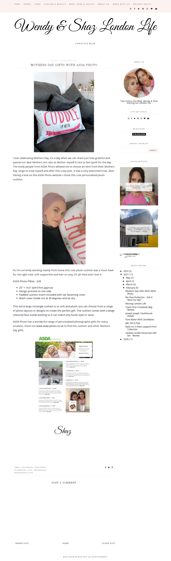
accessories (28, 467)
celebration (20, 470)
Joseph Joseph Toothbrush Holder (138, 314)
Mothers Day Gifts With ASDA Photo (140, 292)
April (129, 281)
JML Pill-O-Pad (132, 323)
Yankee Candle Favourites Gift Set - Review (140, 334)
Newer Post (22, 543)
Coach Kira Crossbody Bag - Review (139, 308)
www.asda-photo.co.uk (49, 326)
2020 (126, 339)
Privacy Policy (142, 4)
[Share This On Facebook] (106, 467)
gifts (30, 470)
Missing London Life (135, 303)
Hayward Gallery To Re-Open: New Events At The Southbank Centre (139, 229)
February (131, 287)
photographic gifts (23, 473)
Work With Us (121, 4)
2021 (126, 274)
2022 (126, 271)
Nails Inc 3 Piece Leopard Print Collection (141, 328)
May (128, 277)
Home (17, 4)
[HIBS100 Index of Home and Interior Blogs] (130, 253)
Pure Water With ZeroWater (139, 319)
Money (27, 4)
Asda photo (41, 467)
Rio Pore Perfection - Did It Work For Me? (139, 187)
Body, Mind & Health (82, 4)
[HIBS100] (130, 255)
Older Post (109, 543)
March (129, 284)
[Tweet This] (109, 467)
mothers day (40, 470)
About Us (103, 4)
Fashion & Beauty (55, 4)
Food (38, 4)
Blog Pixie (82, 557)
